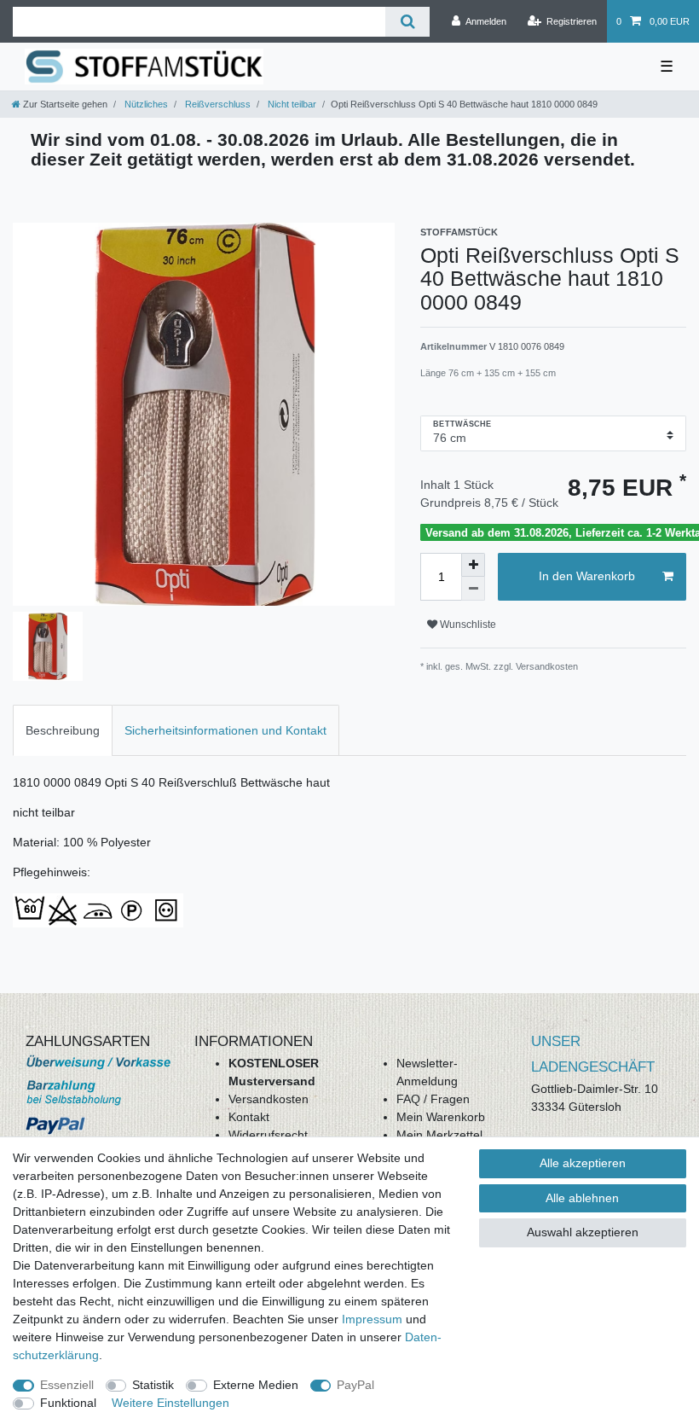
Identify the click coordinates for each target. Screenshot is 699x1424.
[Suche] (407, 22)
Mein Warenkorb (440, 1117)
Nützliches (145, 104)
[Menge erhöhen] (473, 565)
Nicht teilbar (290, 104)
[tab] (63, 730)
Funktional (68, 1402)
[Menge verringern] (473, 589)
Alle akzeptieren (583, 1163)
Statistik (153, 1385)
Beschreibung (63, 730)
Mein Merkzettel (439, 1135)
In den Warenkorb (587, 576)
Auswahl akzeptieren (582, 1232)
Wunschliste (466, 625)
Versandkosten (268, 1099)
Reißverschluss (216, 104)
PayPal (355, 1385)
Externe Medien (255, 1385)
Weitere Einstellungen (170, 1402)
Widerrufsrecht (268, 1135)
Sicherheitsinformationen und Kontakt (225, 730)
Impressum (372, 1319)
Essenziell (67, 1385)
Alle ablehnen (582, 1198)
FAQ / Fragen (433, 1099)
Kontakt (248, 1117)
